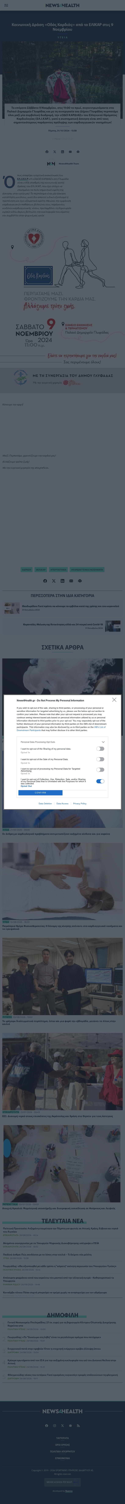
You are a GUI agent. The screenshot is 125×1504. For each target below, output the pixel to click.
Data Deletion (45, 803)
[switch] (100, 749)
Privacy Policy (79, 803)
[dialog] (62, 752)
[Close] (115, 701)
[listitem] (62, 742)
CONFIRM (40, 793)
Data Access (62, 803)
